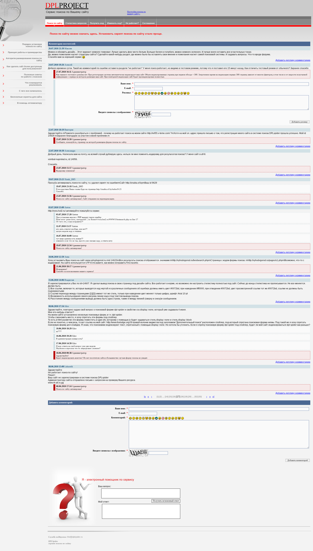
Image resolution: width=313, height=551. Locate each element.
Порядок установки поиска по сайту (32, 45)
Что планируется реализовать (33, 84)
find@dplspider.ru (75, 537)
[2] (160, 397)
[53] (200, 397)
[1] (158, 397)
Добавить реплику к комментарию (293, 60)
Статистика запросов (76, 23)
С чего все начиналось (30, 91)
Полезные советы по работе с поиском (31, 75)
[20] (189, 397)
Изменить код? (114, 23)
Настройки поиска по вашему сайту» (136, 12)
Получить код (97, 23)
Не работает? (132, 23)
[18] (182, 397)
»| (213, 396)
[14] (166, 397)
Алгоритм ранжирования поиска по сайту (24, 59)
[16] (174, 397)
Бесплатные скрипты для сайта (26, 97)
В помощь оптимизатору (29, 103)
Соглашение (148, 23)
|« (145, 396)
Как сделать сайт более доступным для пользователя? (24, 67)
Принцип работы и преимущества (25, 52)
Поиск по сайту (54, 23)
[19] (185, 397)
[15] (170, 397)
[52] (196, 397)
